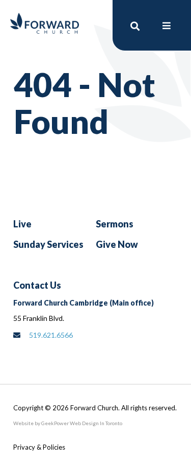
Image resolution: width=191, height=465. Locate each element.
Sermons (114, 223)
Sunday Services (48, 244)
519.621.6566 (51, 335)
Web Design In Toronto (95, 423)
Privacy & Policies (39, 447)
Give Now (117, 244)
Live (22, 223)
